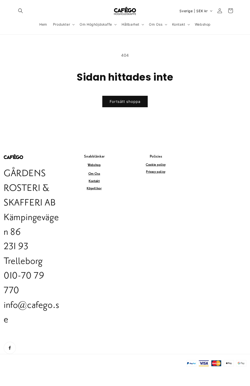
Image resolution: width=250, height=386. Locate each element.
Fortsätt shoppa (125, 101)
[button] (20, 10)
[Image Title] (10, 348)
